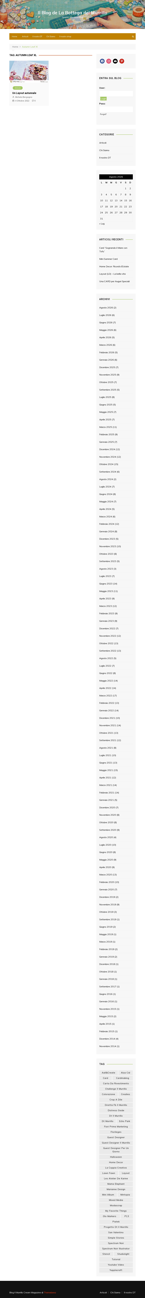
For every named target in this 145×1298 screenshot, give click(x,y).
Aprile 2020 (105, 867)
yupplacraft (116, 1270)
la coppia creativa (116, 1167)
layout (126, 1173)
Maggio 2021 (106, 770)
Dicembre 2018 (107, 964)
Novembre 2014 (107, 1046)
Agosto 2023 (106, 568)
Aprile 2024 (105, 509)
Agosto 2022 (106, 658)
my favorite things (116, 1210)
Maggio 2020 (106, 859)
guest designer (116, 1137)
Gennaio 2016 (106, 1001)
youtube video (116, 1264)
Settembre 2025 (107, 389)
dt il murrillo (116, 1115)
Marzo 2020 (105, 874)
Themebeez (50, 1292)
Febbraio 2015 (106, 1031)
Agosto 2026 (106, 307)
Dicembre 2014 (107, 1038)
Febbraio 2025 (106, 434)
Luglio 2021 (105, 755)
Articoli (25, 36)
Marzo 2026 (105, 344)
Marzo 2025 (105, 427)
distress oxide (116, 1110)
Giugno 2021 (105, 762)
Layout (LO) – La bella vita (112, 273)
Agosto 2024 (106, 479)
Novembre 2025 (107, 374)
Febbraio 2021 (106, 792)
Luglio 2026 (105, 315)
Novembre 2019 (107, 904)
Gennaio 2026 (106, 359)
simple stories (116, 1237)
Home (14, 36)
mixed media (116, 1200)
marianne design (116, 1189)
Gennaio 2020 (106, 889)
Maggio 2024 (106, 501)
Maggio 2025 (106, 412)
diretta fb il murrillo (116, 1105)
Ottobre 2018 (106, 971)
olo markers (109, 1216)
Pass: (102, 103)
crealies (125, 1094)
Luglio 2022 (105, 665)
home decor (116, 1162)
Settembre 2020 (107, 829)
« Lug (102, 223)
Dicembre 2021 (107, 718)
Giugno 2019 (105, 926)
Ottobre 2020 (106, 822)
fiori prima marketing (116, 1126)
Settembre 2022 (107, 650)
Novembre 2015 (107, 1008)
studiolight (123, 1254)
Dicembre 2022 (107, 628)
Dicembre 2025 (107, 367)
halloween (116, 1157)
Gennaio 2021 (106, 800)
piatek (116, 1221)
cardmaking (122, 1078)
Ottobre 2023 (106, 553)
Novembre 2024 (107, 456)
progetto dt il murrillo (116, 1227)
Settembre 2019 (107, 919)
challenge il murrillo (116, 1088)
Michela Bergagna (23, 97)
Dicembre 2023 (107, 538)
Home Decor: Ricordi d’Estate (114, 266)
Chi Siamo (50, 36)
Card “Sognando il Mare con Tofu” (113, 249)
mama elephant (116, 1184)
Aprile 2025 (105, 419)
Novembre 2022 (107, 635)
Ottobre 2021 (106, 732)
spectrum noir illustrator (116, 1248)
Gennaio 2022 (106, 710)
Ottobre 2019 (106, 911)
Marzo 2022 (105, 695)
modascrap (116, 1205)
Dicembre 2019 (107, 897)
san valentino (116, 1232)
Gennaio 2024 (106, 531)
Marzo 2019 (105, 941)
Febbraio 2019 (106, 949)
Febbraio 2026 (106, 352)
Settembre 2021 (107, 740)
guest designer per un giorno (116, 1150)
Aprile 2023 (105, 598)
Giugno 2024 (105, 494)
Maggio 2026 (106, 330)
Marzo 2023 (105, 606)
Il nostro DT (37, 36)
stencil (106, 1254)
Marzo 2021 (105, 785)
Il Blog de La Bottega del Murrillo (72, 12)
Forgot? (103, 114)
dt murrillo (107, 1121)
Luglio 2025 (105, 397)
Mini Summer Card (108, 258)
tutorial (116, 1259)
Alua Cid (125, 1072)
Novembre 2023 (107, 546)
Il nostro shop (65, 36)
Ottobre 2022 (106, 643)
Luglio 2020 (105, 844)
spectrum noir (116, 1243)
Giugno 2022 (105, 673)
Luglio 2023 (105, 576)
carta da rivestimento (116, 1083)
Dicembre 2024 (107, 449)
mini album (108, 1194)
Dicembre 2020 (107, 807)
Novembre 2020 (107, 814)
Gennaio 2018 (106, 979)
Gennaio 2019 (106, 956)
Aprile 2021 (105, 777)
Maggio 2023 (106, 591)
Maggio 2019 (106, 934)
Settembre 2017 (107, 986)
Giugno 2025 (105, 404)
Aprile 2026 (105, 337)
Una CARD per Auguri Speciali (114, 281)
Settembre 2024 (107, 471)
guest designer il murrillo (116, 1142)
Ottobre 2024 (106, 464)
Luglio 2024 (105, 486)
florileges (116, 1132)
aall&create (108, 1072)
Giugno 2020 (105, 852)
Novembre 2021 (107, 725)
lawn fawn (108, 1173)
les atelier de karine (116, 1178)
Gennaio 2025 (106, 441)
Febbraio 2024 (106, 523)
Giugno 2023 (105, 583)
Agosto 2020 (106, 837)
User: (102, 87)
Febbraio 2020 (106, 882)
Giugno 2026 (105, 322)
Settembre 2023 (107, 561)
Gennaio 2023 (106, 620)
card (105, 1078)
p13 (126, 1216)
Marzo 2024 (105, 516)
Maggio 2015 (106, 1016)
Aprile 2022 (105, 688)
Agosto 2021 (106, 747)
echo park (124, 1121)
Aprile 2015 (105, 1023)
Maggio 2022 (106, 680)
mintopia (125, 1194)
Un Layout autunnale (24, 92)
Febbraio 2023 (106, 613)
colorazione (108, 1094)
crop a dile (116, 1099)
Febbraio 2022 (106, 702)
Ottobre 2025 (106, 382)
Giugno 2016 (105, 994)
